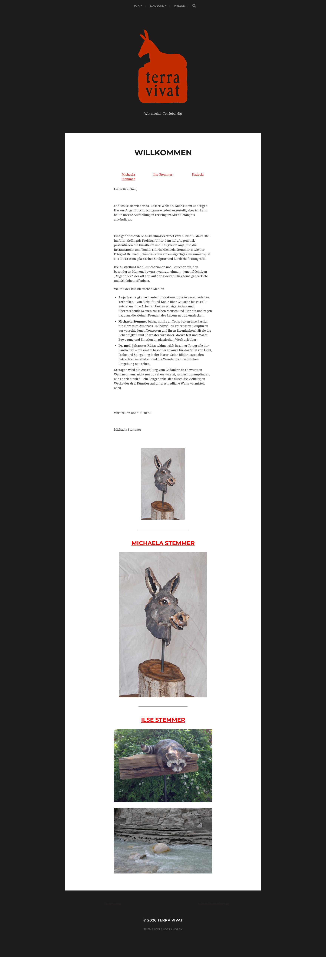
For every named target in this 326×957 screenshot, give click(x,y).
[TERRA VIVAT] (163, 66)
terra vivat (170, 920)
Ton (137, 5)
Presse (179, 5)
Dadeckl (157, 5)
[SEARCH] (194, 6)
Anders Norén (171, 929)
